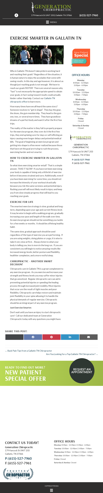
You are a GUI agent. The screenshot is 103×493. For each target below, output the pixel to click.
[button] (81, 370)
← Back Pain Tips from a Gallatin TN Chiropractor (28, 350)
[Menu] (51, 490)
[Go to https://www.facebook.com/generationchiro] (16, 15)
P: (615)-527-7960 (81, 159)
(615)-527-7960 (89, 15)
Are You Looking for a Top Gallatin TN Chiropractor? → (72, 354)
